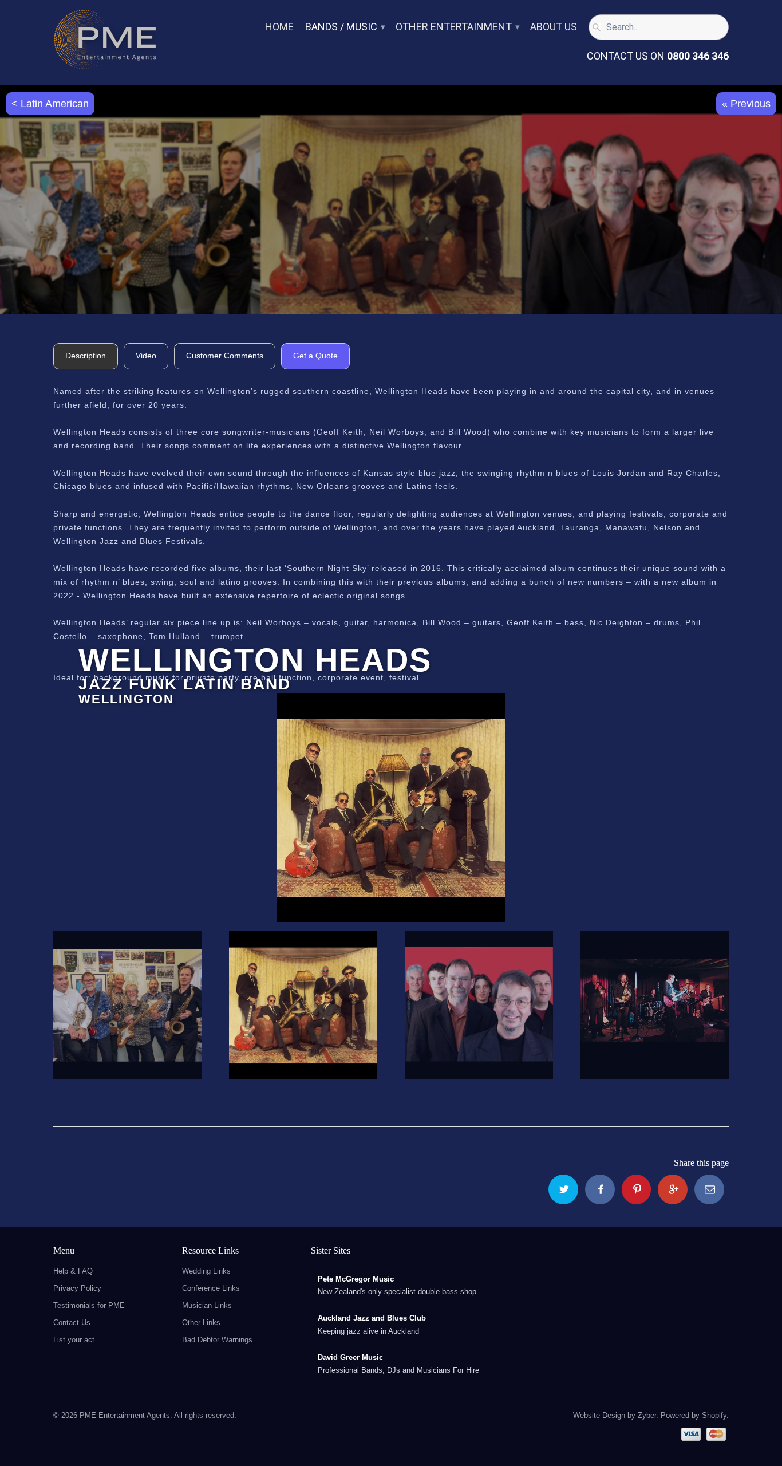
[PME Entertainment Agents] (104, 43)
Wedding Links (206, 1271)
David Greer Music (350, 1357)
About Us (553, 27)
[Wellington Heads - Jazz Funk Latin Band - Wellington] (391, 807)
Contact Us (71, 1322)
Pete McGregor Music (356, 1279)
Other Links (201, 1322)
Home (279, 27)
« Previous (746, 103)
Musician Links (207, 1305)
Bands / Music (344, 27)
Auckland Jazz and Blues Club (372, 1318)
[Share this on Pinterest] (636, 1189)
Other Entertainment (457, 27)
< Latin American (50, 103)
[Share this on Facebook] (600, 1189)
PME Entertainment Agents (125, 1415)
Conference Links (211, 1288)
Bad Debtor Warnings (217, 1339)
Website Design (599, 1415)
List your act (73, 1339)
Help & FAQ (73, 1271)
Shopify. (714, 1415)
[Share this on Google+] (673, 1189)
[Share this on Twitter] (563, 1189)
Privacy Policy (77, 1288)
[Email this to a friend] (709, 1189)
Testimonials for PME (89, 1305)
